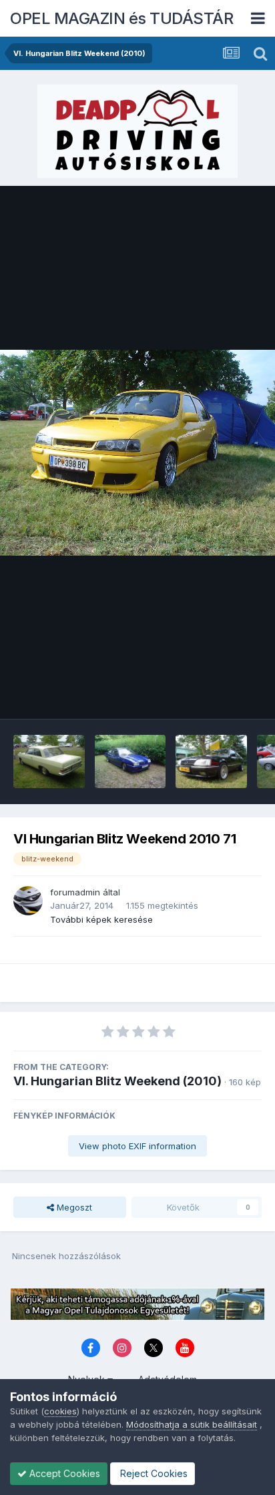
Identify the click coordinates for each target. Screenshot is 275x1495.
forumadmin (75, 892)
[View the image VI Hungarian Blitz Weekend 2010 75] (49, 761)
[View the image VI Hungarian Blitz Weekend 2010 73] (211, 761)
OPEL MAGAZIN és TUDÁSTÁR (121, 18)
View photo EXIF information (137, 1146)
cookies (60, 1411)
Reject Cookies (152, 1473)
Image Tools (219, 695)
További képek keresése (101, 919)
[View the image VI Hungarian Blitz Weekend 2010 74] (130, 761)
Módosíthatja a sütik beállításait (191, 1424)
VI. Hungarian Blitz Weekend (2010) (117, 1081)
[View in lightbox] (137, 453)
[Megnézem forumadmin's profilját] (28, 900)
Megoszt (73, 1207)
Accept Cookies (63, 1473)
